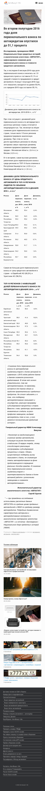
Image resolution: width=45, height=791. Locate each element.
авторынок (7, 534)
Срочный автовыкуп (9, 697)
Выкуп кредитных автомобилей (14, 700)
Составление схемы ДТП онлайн (13, 740)
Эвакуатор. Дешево (9, 717)
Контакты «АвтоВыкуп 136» (12, 766)
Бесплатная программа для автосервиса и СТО (21, 649)
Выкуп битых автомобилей (12, 708)
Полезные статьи (8, 726)
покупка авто (15, 534)
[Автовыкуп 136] (12, 3)
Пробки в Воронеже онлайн (11, 743)
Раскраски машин (8, 711)
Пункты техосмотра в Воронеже (13, 737)
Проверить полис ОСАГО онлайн (13, 732)
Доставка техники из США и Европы (14, 692)
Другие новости (8, 751)
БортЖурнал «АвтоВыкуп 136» (13, 719)
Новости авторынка (19, 532)
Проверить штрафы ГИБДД (11, 729)
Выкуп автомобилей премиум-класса (16, 705)
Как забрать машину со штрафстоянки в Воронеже (19, 734)
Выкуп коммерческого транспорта (15, 703)
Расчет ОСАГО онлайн (10, 772)
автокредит (36, 532)
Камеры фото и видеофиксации (13, 694)
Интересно (6, 748)
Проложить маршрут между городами (15, 756)
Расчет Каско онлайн (10, 774)
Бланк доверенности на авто (12, 754)
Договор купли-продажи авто (12, 745)
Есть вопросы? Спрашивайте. (12, 769)
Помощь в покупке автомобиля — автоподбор (17, 714)
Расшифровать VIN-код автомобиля (14, 759)
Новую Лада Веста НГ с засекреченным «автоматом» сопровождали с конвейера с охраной (22, 663)
